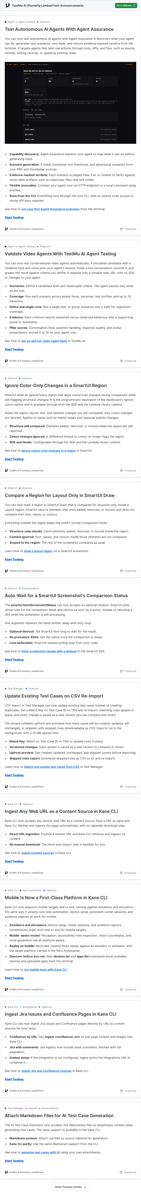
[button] (70, 29)
